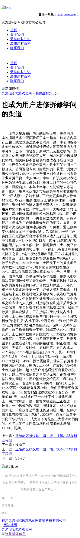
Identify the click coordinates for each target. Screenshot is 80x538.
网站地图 (10, 525)
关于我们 (17, 34)
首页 (13, 30)
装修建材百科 (20, 43)
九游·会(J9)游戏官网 (17, 93)
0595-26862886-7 (67, 14)
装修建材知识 (20, 39)
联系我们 (17, 48)
